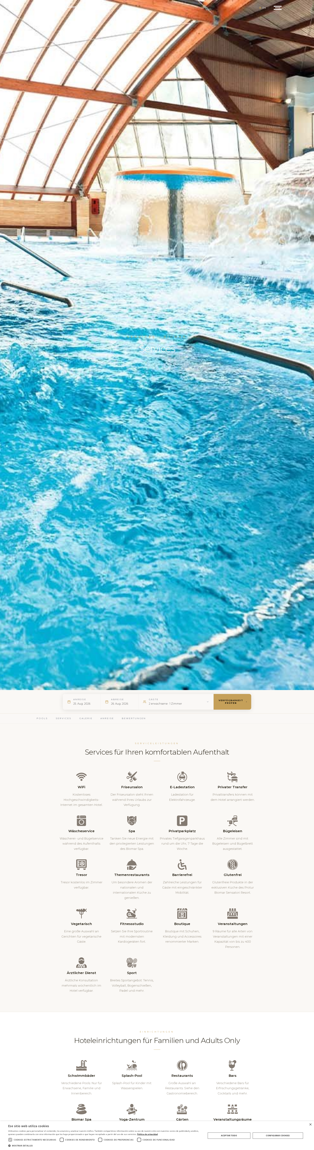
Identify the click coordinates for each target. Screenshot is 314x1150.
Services (63, 718)
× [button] (310, 1124)
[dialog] (157, 1135)
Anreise (107, 718)
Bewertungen (134, 718)
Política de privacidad (147, 1134)
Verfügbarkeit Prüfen (231, 701)
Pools (42, 718)
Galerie (86, 718)
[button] (104, 1146)
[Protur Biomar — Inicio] (62, 8)
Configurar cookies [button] (278, 1135)
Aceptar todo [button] (229, 1135)
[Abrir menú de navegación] (277, 7)
